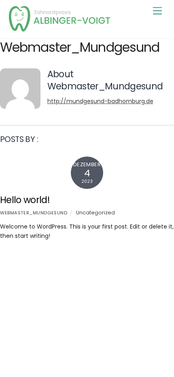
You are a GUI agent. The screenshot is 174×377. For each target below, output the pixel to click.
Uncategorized (95, 212)
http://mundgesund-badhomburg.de (100, 101)
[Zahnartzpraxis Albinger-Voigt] (59, 28)
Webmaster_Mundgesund (33, 213)
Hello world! (25, 199)
